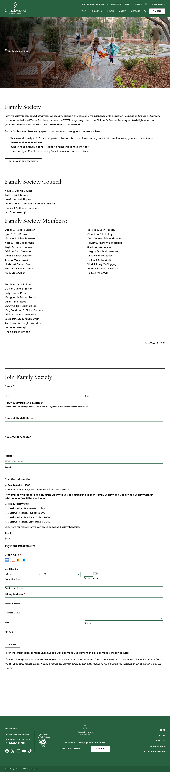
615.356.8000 (11, 729)
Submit (12, 644)
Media (162, 735)
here (13, 527)
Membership (116, 4)
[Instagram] (18, 752)
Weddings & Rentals (154, 752)
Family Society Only (18, 504)
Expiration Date (13, 579)
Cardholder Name (14, 588)
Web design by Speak (30, 769)
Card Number (12, 569)
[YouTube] (24, 752)
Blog (162, 730)
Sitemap (18, 769)
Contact (160, 741)
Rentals (138, 4)
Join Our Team (157, 746)
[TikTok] (30, 752)
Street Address (12, 604)
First (7, 396)
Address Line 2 (12, 613)
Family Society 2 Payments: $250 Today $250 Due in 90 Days (39, 490)
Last (87, 396)
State (88, 623)
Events (128, 4)
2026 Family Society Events (23, 161)
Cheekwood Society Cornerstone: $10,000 (29, 522)
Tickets (157, 11)
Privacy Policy (9, 769)
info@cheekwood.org (17, 734)
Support (135, 11)
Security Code (91, 578)
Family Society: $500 (19, 485)
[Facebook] (7, 752)
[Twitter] (12, 752)
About (122, 11)
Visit (84, 11)
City (7, 622)
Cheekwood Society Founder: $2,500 (26, 513)
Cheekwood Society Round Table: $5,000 (29, 518)
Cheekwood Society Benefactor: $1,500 (28, 509)
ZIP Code (9, 632)
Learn (110, 11)
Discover (97, 11)
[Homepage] (15, 13)
